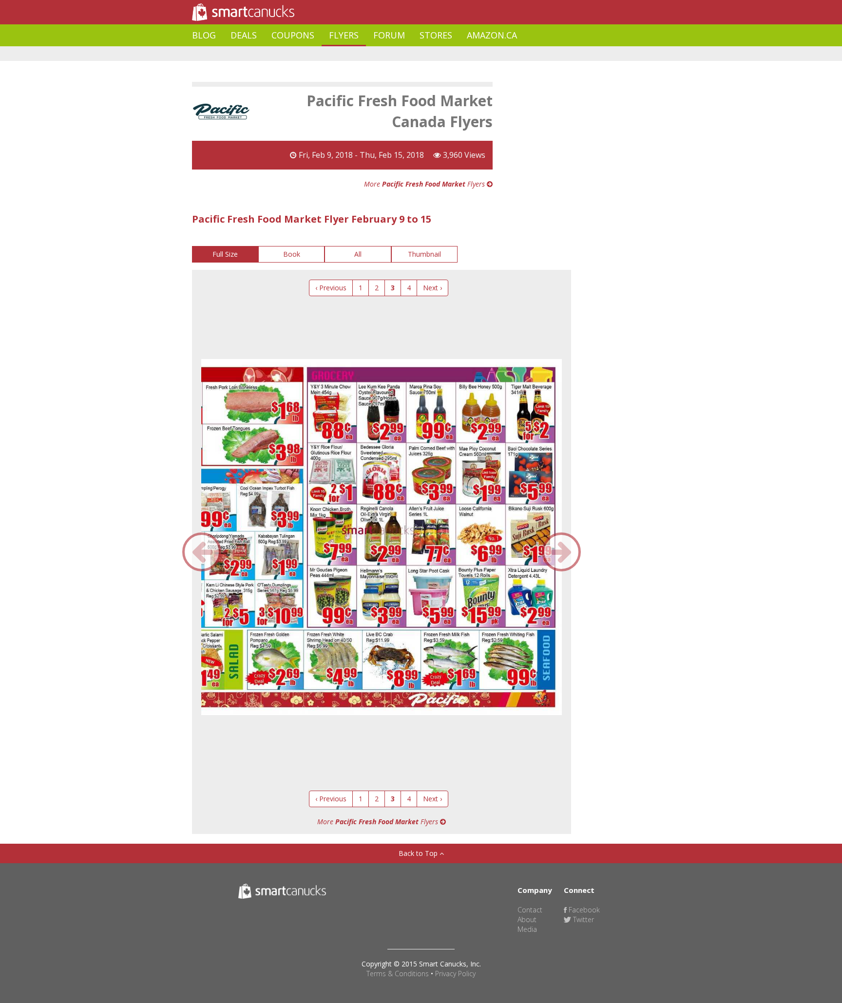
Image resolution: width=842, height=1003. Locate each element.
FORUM (389, 35)
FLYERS (344, 35)
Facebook (583, 909)
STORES (436, 35)
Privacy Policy (455, 973)
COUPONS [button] (292, 35)
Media (527, 929)
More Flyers (425, 184)
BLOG (204, 35)
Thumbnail (424, 254)
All (358, 254)
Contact (529, 909)
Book (291, 254)
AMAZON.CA (492, 35)
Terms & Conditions (397, 973)
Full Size (225, 254)
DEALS (243, 35)
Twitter (582, 919)
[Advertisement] (369, 53)
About (526, 919)
